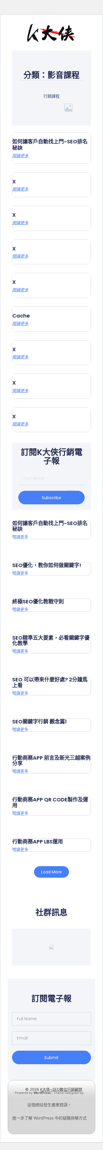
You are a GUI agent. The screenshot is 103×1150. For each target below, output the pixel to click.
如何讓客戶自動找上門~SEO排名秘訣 (50, 144)
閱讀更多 (20, 156)
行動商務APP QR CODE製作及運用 (50, 802)
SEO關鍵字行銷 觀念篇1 (39, 721)
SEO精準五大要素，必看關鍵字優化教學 (51, 640)
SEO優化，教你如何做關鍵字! (46, 565)
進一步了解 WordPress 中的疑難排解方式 (49, 1117)
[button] (51, 872)
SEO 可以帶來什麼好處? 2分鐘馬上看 (50, 682)
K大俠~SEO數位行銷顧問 (61, 1089)
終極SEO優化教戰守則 (38, 601)
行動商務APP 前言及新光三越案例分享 (51, 760)
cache (21, 315)
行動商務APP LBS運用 (37, 841)
